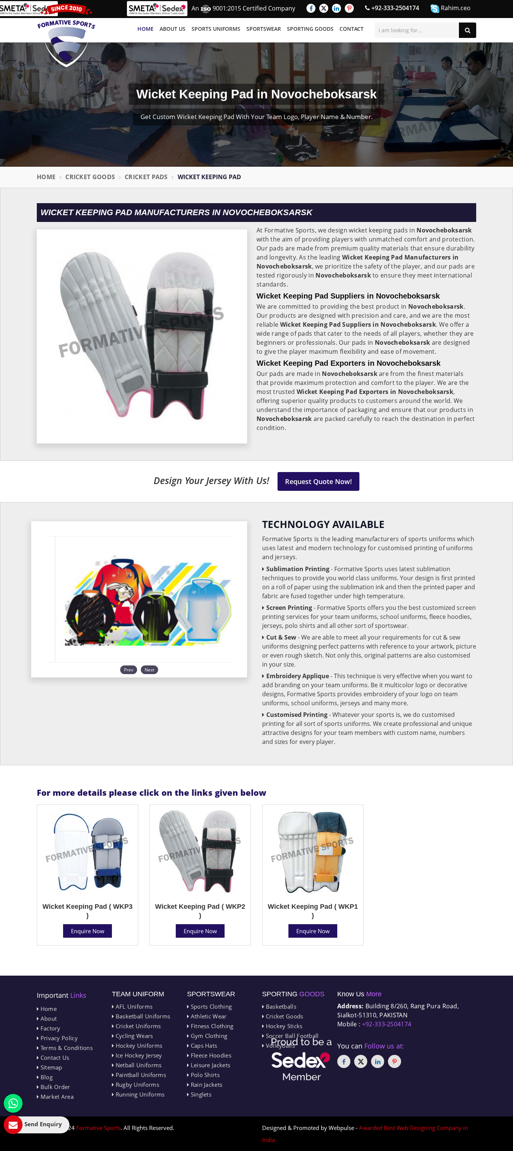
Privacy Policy (58, 1038)
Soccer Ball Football (291, 1035)
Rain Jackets (205, 1084)
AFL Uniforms (133, 1006)
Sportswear (263, 28)
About (48, 1018)
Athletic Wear (207, 1016)
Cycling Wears (133, 1035)
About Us (173, 28)
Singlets (200, 1094)
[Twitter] (323, 8)
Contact (351, 28)
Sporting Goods (310, 28)
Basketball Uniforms (142, 1016)
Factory (49, 1028)
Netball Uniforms (137, 1065)
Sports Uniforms (216, 28)
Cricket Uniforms (137, 1026)
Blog (46, 1077)
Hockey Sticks (283, 1026)
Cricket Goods (90, 177)
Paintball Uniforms (140, 1075)
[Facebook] (310, 8)
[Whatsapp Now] (13, 1103)
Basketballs (280, 1006)
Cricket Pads (146, 177)
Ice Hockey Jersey (138, 1055)
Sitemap (50, 1067)
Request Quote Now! (318, 481)
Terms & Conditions (66, 1047)
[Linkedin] (336, 8)
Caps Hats (203, 1045)
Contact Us (54, 1057)
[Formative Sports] (66, 35)
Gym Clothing (208, 1035)
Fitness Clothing (211, 1026)
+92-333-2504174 (394, 8)
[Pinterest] (349, 8)
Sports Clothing (210, 1006)
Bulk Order (54, 1087)
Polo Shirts (204, 1075)
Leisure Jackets (209, 1065)
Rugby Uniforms (136, 1084)
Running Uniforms (139, 1094)
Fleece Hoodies (210, 1055)
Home (145, 28)
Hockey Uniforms (138, 1045)
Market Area (56, 1096)
